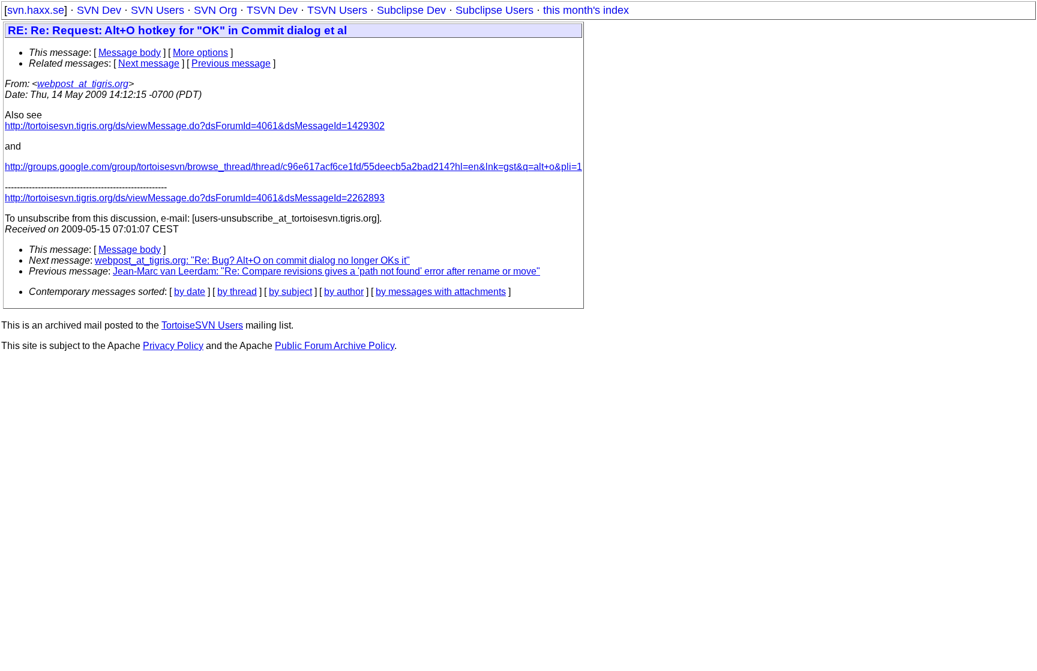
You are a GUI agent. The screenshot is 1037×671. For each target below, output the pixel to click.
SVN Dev (99, 10)
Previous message (231, 63)
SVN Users (157, 10)
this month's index (586, 10)
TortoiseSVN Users (202, 325)
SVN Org (215, 10)
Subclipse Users (494, 10)
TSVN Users (337, 10)
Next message (148, 63)
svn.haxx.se (35, 10)
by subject (290, 292)
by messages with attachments (441, 292)
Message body (129, 52)
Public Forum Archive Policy (334, 346)
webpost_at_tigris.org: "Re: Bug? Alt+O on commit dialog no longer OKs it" (252, 260)
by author (344, 292)
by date (189, 292)
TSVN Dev (272, 10)
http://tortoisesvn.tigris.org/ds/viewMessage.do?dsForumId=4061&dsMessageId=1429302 (195, 126)
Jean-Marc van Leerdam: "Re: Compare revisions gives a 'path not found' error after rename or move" (326, 271)
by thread (237, 292)
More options (200, 52)
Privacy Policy (173, 346)
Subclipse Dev (411, 10)
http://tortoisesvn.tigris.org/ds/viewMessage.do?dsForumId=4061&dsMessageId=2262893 (195, 198)
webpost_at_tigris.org (82, 84)
